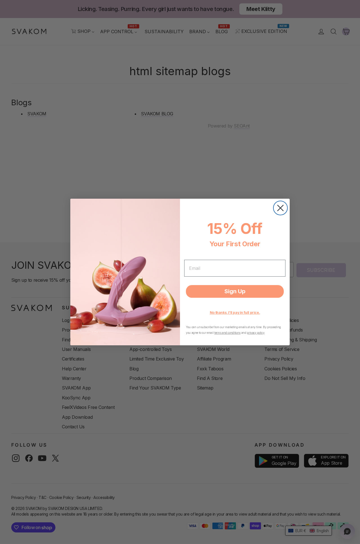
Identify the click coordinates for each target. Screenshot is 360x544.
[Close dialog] (280, 208)
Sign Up (235, 291)
